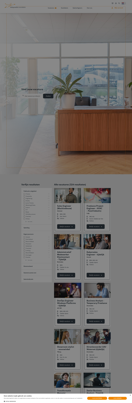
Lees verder (6, 399)
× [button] (130, 395)
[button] (44, 401)
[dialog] (66, 398)
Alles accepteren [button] (97, 398)
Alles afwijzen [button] (118, 398)
